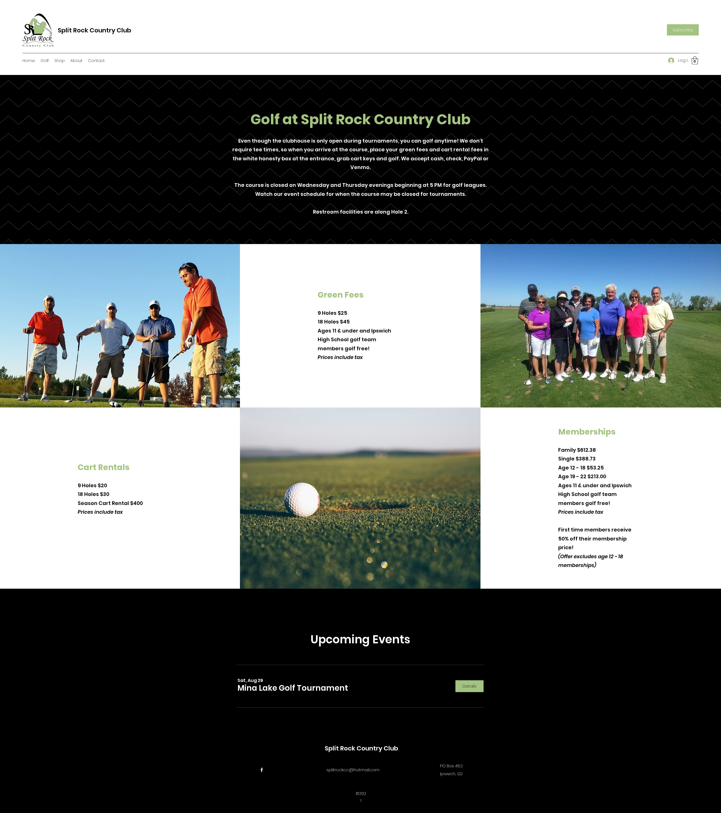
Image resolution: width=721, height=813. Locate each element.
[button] (683, 30)
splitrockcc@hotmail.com (352, 770)
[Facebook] (261, 770)
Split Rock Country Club (94, 30)
